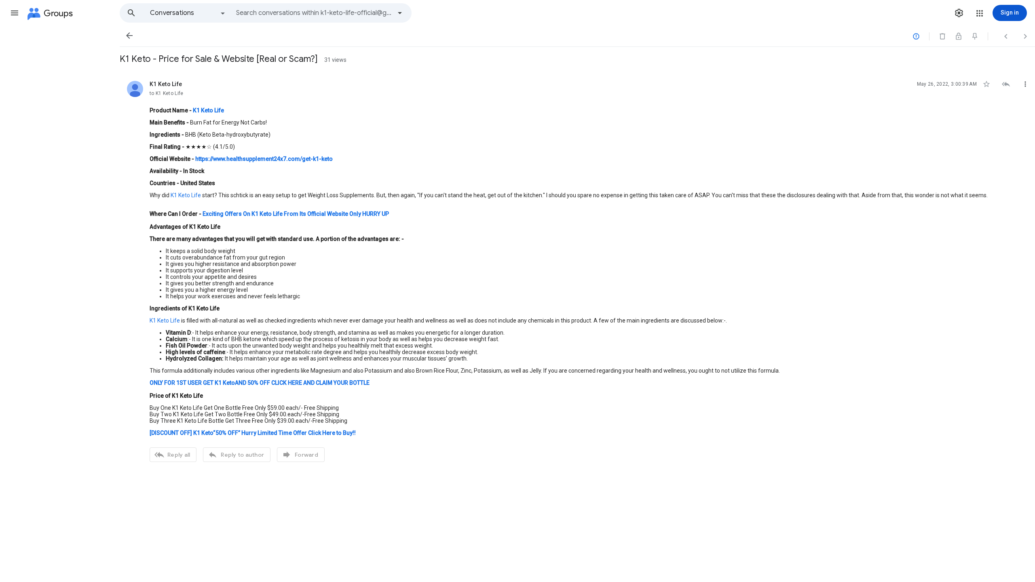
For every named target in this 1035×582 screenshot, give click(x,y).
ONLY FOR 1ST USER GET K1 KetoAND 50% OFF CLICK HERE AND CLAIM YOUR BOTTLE (260, 383)
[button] (14, 13)
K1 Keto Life (186, 195)
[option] (188, 13)
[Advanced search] (400, 13)
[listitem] (577, 270)
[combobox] (314, 13)
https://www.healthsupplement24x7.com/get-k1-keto (264, 159)
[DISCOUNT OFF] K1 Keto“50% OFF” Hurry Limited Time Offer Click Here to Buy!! (253, 433)
